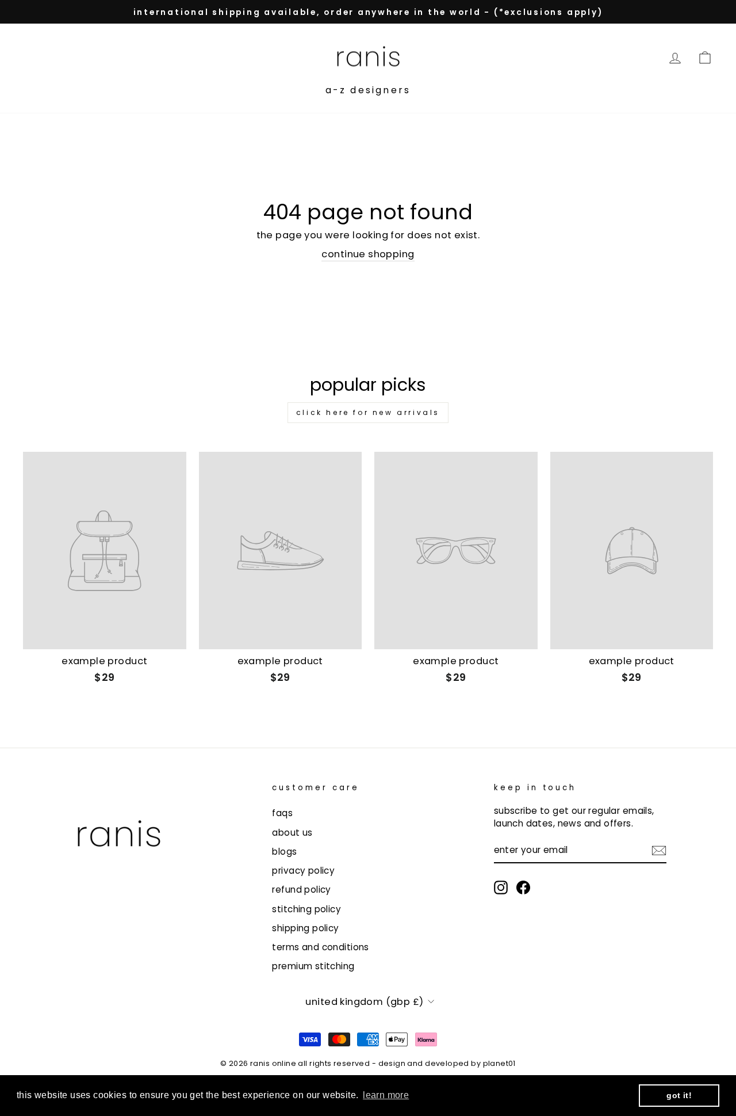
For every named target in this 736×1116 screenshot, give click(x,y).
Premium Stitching (313, 966)
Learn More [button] (386, 1095)
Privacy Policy (303, 870)
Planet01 (499, 1063)
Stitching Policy (306, 909)
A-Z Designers (368, 90)
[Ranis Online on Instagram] (501, 887)
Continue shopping (367, 254)
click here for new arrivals (368, 412)
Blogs (284, 851)
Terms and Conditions (320, 947)
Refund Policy (301, 889)
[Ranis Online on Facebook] (523, 887)
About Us (292, 832)
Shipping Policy (305, 928)
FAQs (282, 813)
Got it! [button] (679, 1095)
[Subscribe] (658, 851)
